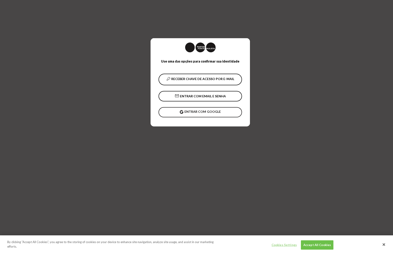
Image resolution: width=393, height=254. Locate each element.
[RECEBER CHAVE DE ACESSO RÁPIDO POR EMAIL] (200, 79)
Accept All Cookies (317, 245)
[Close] (384, 245)
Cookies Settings (284, 245)
